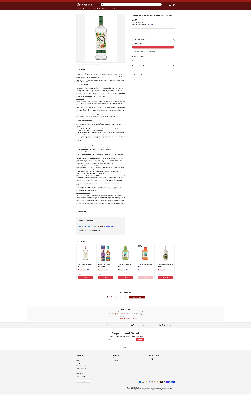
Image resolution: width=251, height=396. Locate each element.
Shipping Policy (80, 371)
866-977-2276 (116, 360)
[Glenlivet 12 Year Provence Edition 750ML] (105, 253)
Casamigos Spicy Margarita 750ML (145, 265)
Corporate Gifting (80, 376)
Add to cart (153, 47)
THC (113, 8)
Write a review (137, 297)
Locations (78, 360)
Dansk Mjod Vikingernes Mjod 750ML (165, 265)
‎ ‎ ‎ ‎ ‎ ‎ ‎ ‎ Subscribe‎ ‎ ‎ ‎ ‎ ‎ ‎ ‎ (140, 339)
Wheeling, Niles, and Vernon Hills (119, 313)
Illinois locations (124, 318)
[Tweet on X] (136, 74)
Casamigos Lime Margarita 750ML (124, 265)
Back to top (125, 347)
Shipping (133, 22)
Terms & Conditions (81, 368)
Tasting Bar (79, 363)
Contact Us (115, 358)
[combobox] (131, 4)
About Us (78, 358)
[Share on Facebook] (138, 74)
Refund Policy (79, 373)
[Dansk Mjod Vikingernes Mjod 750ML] (165, 253)
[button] (173, 4)
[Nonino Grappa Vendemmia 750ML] (85, 253)
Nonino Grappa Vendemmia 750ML (85, 265)
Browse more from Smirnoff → (138, 26)
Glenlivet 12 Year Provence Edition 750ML (104, 265)
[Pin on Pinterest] (141, 74)
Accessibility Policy (117, 363)
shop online (131, 318)
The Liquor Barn (82, 387)
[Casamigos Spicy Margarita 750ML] (145, 253)
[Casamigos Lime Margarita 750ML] (125, 253)
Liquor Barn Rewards (81, 365)
